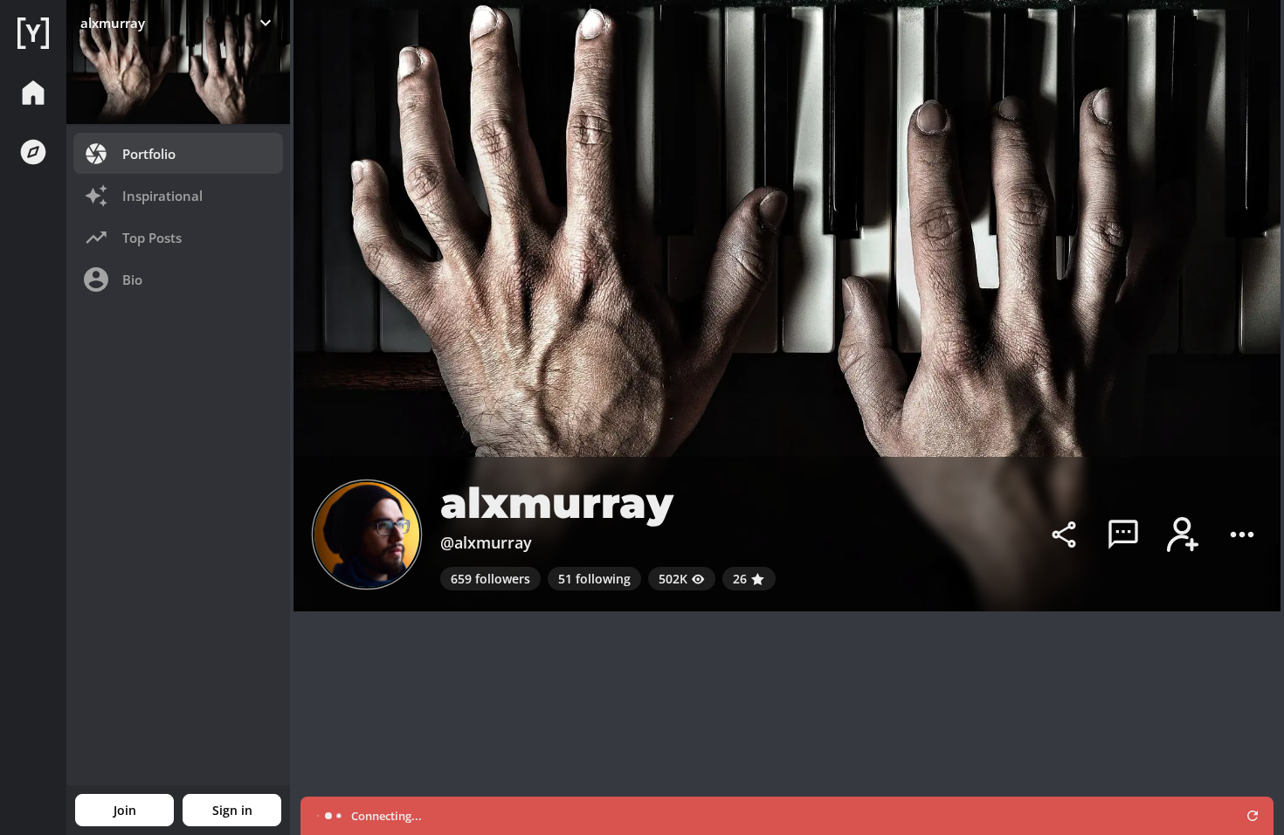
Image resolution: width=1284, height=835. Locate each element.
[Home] (33, 33)
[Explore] (33, 152)
